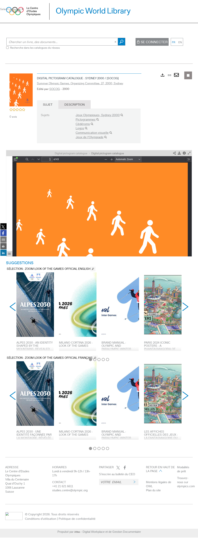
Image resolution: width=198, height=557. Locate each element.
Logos (80, 128)
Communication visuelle (92, 132)
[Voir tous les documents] (93, 269)
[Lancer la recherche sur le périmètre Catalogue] (121, 42)
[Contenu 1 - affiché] (90, 359)
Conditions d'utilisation (40, 518)
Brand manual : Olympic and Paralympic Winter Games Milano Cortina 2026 (119, 348)
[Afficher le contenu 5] (107, 359)
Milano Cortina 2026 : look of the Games (76, 344)
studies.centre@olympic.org (70, 490)
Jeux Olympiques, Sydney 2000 (98, 115)
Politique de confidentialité (77, 518)
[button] (21, 89)
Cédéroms (83, 124)
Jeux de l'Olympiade (89, 137)
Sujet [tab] (47, 104)
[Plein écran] (189, 153)
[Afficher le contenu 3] (99, 359)
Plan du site (153, 490)
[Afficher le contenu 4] (103, 359)
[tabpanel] (99, 258)
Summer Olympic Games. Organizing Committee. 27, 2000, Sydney (80, 83)
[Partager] (174, 153)
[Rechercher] (121, 115)
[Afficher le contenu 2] (94, 359)
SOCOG (54, 89)
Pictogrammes (86, 119)
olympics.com (186, 486)
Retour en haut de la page (160, 469)
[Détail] (184, 153)
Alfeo (77, 532)
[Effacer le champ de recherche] (116, 42)
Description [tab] (74, 104)
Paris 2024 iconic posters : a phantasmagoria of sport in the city (160, 347)
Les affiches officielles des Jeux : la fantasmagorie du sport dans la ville (161, 436)
